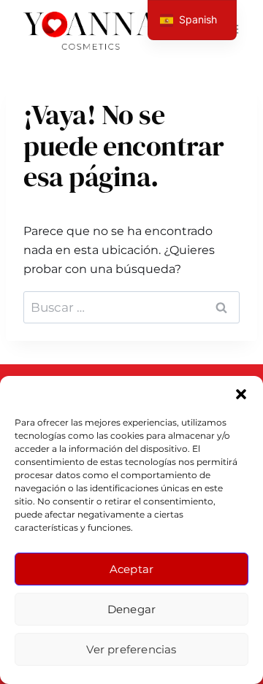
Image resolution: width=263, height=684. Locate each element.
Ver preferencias (131, 649)
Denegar (131, 609)
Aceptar (131, 569)
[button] (241, 394)
